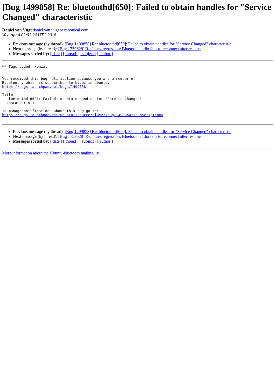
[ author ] (105, 53)
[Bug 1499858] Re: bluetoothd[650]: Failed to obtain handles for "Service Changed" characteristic (148, 44)
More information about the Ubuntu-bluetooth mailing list (50, 153)
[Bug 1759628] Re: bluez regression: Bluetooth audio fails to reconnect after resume (129, 48)
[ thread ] (70, 53)
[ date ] (56, 53)
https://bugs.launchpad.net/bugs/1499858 (44, 87)
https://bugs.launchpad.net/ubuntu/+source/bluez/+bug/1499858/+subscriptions (82, 115)
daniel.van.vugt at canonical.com (60, 30)
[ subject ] (87, 53)
